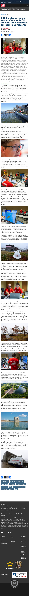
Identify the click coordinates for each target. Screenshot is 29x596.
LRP (16, 489)
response (4, 487)
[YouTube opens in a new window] (8, 532)
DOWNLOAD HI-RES (18, 55)
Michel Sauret (6, 28)
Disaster (12, 484)
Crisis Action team (19, 487)
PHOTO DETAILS (8, 55)
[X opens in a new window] (5, 532)
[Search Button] (24, 5)
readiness (5, 484)
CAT (10, 487)
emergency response (16, 481)
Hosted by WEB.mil (5, 574)
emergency (5, 481)
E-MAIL (7, 84)
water (18, 484)
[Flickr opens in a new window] (10, 532)
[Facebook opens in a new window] (2, 532)
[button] (6, 2)
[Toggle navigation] (27, 5)
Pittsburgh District (7, 489)
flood (23, 484)
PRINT (2, 84)
